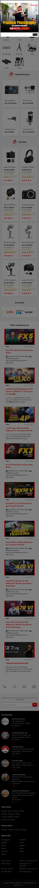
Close (35, 35)
